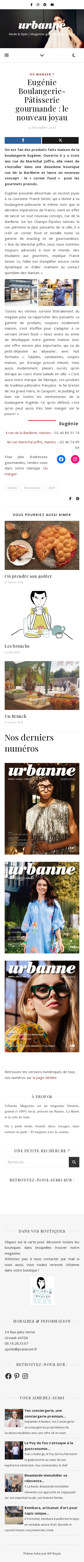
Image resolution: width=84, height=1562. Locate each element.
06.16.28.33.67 (16, 1343)
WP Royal (53, 1553)
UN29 (51, 488)
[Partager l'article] (23, 140)
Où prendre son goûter (28, 576)
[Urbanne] (42, 25)
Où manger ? (42, 74)
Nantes (12, 488)
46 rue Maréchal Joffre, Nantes (31, 442)
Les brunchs (17, 646)
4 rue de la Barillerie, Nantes (28, 432)
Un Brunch (16, 716)
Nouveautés (32, 488)
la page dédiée (44, 1077)
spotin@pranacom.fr (21, 1349)
